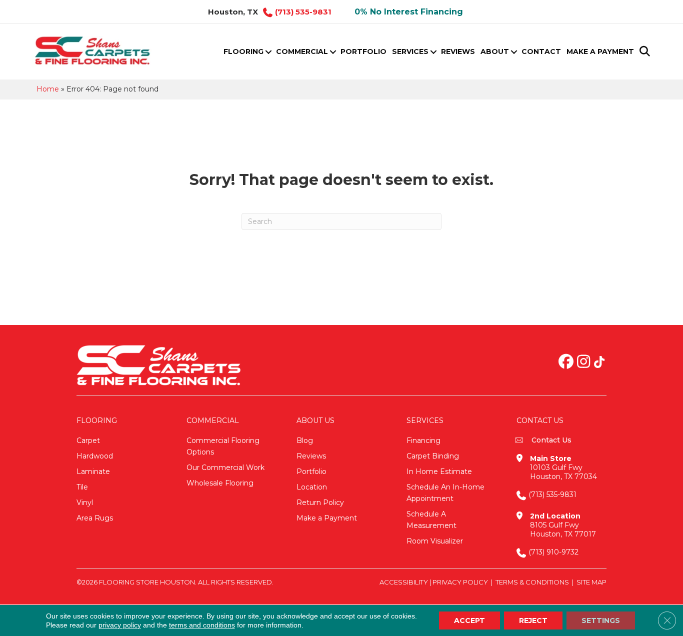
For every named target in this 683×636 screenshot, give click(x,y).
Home (47, 89)
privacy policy (119, 625)
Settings (601, 620)
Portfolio (363, 51)
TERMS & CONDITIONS (532, 582)
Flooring (244, 51)
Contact (541, 51)
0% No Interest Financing (408, 11)
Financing (423, 440)
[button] (268, 51)
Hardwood (94, 456)
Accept (469, 620)
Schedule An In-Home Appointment (445, 492)
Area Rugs (94, 518)
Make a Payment (600, 51)
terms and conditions (202, 625)
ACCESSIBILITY (404, 582)
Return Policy (320, 502)
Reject (533, 620)
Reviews (458, 51)
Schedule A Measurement (431, 520)
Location (311, 487)
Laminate (93, 471)
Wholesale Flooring (220, 483)
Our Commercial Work (225, 467)
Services (410, 51)
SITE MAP (591, 582)
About (494, 51)
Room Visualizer (434, 541)
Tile (82, 487)
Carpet (88, 440)
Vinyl (84, 502)
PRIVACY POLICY (460, 582)
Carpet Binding (432, 456)
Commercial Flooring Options (223, 446)
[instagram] (583, 362)
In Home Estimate (439, 471)
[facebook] (566, 362)
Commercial (302, 51)
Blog (304, 440)
